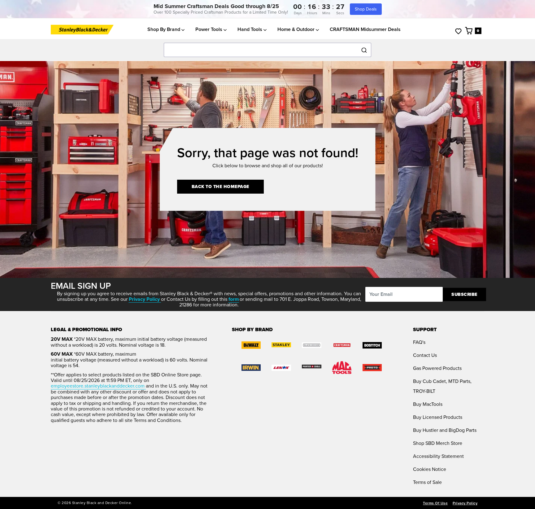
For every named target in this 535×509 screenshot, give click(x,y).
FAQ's (419, 342)
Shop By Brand (164, 29)
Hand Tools (250, 29)
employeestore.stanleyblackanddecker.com (98, 385)
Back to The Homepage (220, 186)
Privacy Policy (465, 503)
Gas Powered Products (437, 368)
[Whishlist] (458, 31)
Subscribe (464, 294)
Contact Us (425, 355)
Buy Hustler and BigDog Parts (444, 430)
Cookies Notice (429, 469)
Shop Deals (366, 9)
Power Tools (209, 29)
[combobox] (267, 50)
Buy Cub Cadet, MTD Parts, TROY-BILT (442, 386)
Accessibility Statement (438, 456)
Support (425, 329)
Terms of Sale (427, 482)
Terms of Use (435, 503)
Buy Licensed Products (437, 417)
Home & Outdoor (296, 29)
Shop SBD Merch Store (437, 443)
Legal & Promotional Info (86, 329)
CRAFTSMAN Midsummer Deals (365, 29)
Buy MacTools (427, 404)
